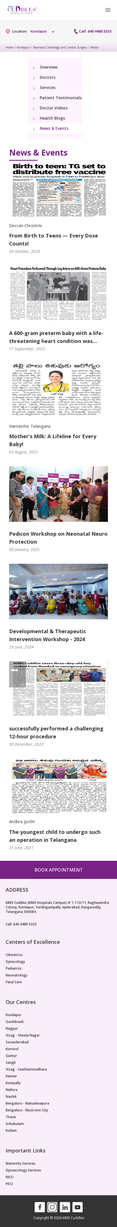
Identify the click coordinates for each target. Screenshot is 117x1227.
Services (47, 87)
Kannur (11, 1076)
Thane (11, 1117)
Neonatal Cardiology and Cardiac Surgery (60, 47)
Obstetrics (14, 955)
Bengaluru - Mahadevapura (27, 1103)
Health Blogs (52, 118)
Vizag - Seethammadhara (26, 1069)
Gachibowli (15, 1022)
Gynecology (15, 961)
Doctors (47, 77)
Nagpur (12, 1028)
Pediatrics (14, 968)
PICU (9, 1184)
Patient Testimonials (61, 97)
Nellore (12, 1090)
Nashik (11, 1096)
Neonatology (16, 975)
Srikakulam (15, 1124)
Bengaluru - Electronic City (27, 1110)
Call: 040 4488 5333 (95, 31)
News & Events (54, 128)
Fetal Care (14, 982)
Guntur (11, 1056)
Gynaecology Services (23, 1170)
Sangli (11, 1062)
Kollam (11, 1130)
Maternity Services (20, 1163)
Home (9, 47)
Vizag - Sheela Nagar (23, 1035)
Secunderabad (17, 1042)
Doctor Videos (54, 108)
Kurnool (12, 1049)
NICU (9, 1177)
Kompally (13, 1083)
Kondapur (23, 47)
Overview (48, 67)
